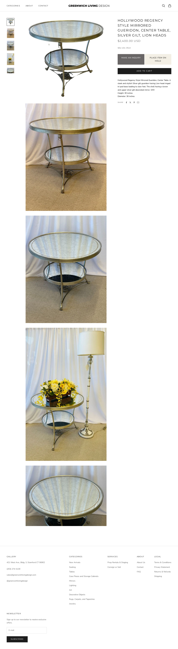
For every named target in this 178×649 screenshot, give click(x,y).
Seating (72, 567)
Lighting (72, 585)
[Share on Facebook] (126, 102)
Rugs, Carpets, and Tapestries (82, 599)
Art (70, 590)
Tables (72, 571)
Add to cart (144, 71)
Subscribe (17, 639)
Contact (43, 6)
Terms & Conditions (162, 562)
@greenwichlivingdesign (17, 581)
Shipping (158, 576)
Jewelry (72, 603)
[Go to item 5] (10, 70)
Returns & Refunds (162, 571)
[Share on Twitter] (130, 102)
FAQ (139, 571)
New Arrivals (74, 562)
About (29, 6)
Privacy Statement (162, 567)
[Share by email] (138, 102)
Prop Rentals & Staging (117, 562)
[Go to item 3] (10, 45)
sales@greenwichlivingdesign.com (21, 575)
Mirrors (72, 581)
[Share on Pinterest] (134, 102)
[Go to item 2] (10, 33)
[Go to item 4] (10, 59)
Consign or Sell (114, 567)
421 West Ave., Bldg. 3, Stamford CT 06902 (26, 562)
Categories (13, 6)
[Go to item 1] (10, 22)
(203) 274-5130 (13, 569)
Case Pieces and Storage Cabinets (83, 576)
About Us (141, 562)
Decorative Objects (77, 594)
